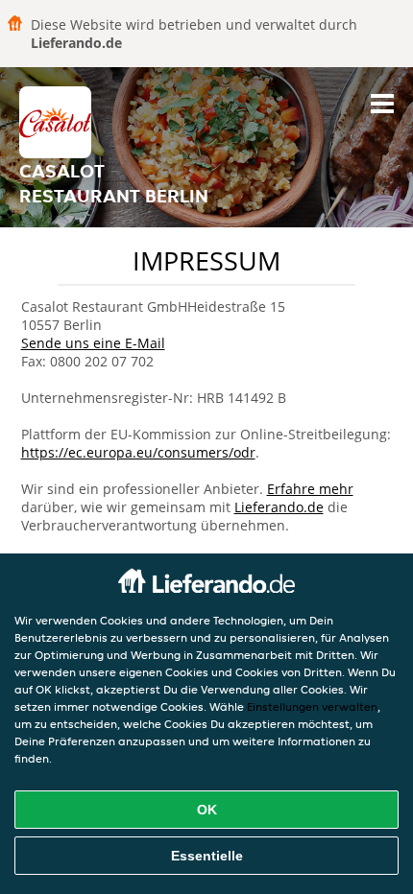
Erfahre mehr (310, 489)
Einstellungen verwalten (312, 706)
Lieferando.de (279, 507)
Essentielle (207, 855)
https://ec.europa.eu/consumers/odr (138, 452)
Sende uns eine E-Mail (93, 343)
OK (207, 809)
